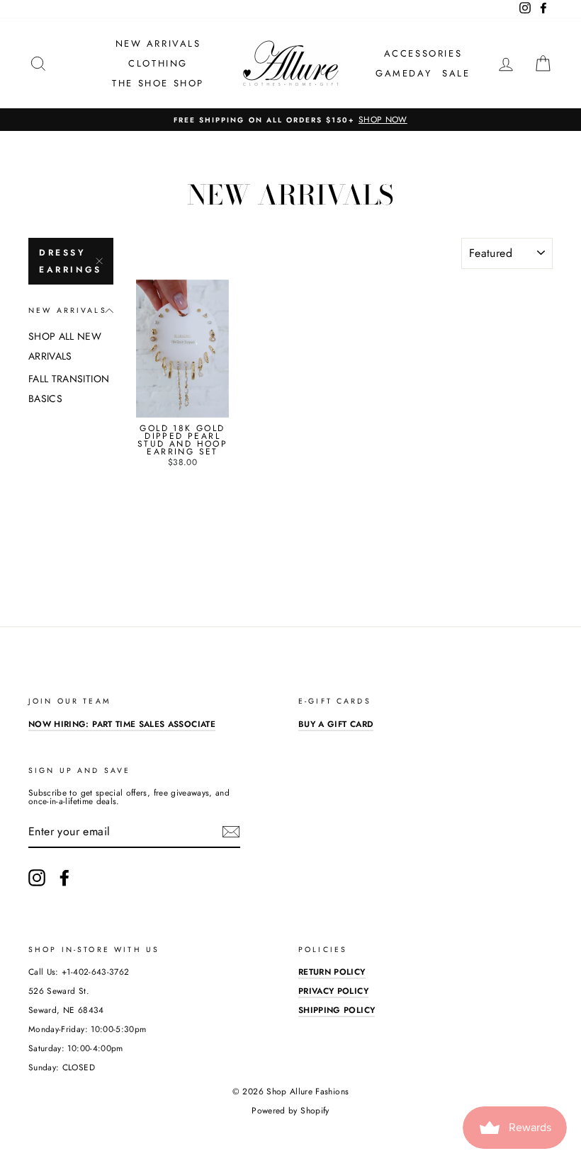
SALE (456, 73)
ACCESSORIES (423, 53)
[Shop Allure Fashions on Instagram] (36, 877)
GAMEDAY (403, 73)
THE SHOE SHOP (158, 83)
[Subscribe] (231, 831)
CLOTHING (158, 63)
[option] (290, 119)
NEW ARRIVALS (158, 43)
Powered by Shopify (290, 1110)
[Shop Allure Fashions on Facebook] (64, 877)
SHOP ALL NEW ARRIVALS (64, 346)
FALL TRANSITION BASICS (68, 389)
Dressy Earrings (70, 261)
